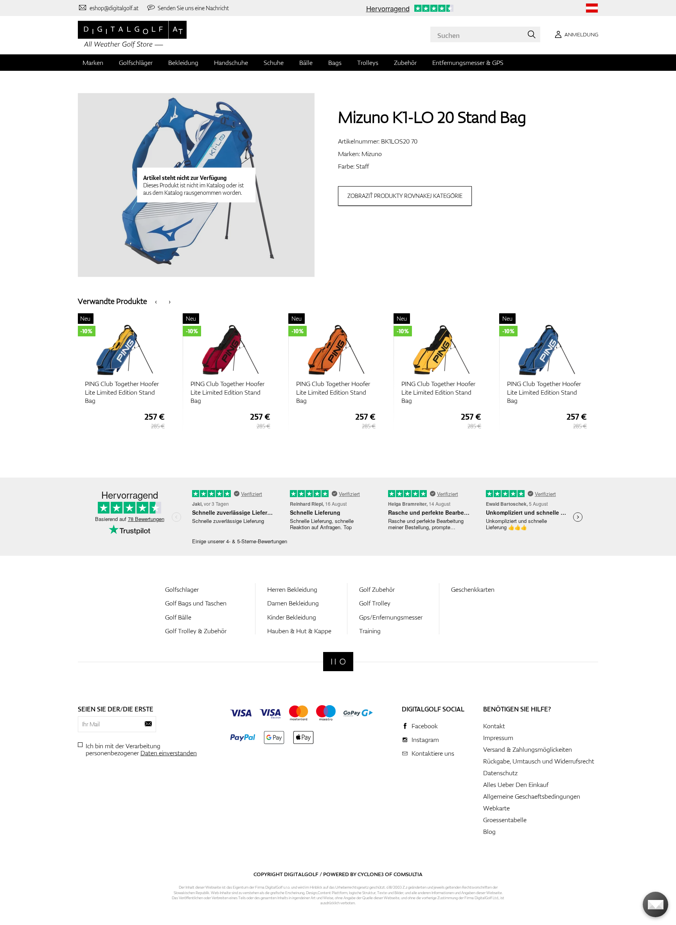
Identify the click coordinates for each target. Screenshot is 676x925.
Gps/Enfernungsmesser (390, 617)
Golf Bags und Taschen (196, 603)
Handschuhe (231, 62)
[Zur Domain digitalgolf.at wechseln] (592, 8)
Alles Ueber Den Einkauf (515, 784)
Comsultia (408, 874)
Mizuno (371, 153)
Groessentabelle (505, 819)
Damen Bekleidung (293, 603)
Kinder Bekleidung (291, 617)
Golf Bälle (178, 617)
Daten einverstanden (168, 753)
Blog (489, 831)
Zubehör (405, 62)
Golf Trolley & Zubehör (196, 631)
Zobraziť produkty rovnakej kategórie (404, 195)
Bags (335, 62)
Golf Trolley (374, 603)
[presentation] (156, 301)
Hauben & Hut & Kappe (299, 631)
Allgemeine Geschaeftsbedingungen (531, 796)
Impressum (498, 737)
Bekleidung (183, 62)
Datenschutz (500, 773)
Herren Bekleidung (292, 589)
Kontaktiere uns (433, 753)
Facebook (425, 726)
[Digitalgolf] (338, 661)
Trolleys (367, 62)
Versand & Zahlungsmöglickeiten (527, 749)
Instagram (425, 739)
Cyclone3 (371, 874)
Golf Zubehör (377, 589)
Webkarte (496, 808)
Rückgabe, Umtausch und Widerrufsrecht (538, 761)
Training (370, 631)
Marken (93, 62)
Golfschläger (136, 62)
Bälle (306, 62)
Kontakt (494, 726)
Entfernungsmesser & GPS (467, 62)
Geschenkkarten (472, 589)
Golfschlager (182, 589)
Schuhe (274, 62)
